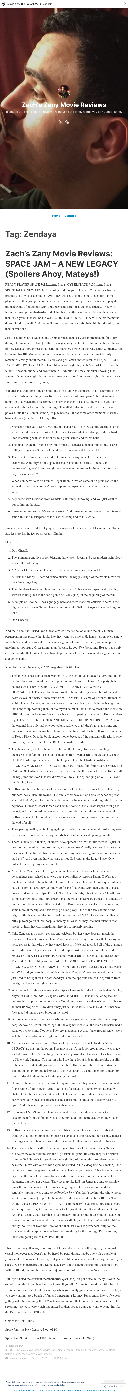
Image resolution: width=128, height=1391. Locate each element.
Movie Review (33, 1349)
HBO (11, 1349)
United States (12, 1353)
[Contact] (67, 121)
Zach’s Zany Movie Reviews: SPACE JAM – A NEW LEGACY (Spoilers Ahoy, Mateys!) (61, 264)
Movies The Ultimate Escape (58, 1349)
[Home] (60, 121)
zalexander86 (16, 1345)
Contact (70, 215)
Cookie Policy (59, 1384)
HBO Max (20, 1349)
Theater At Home (106, 1349)
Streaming (80, 1349)
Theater (91, 1349)
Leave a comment (18, 1358)
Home (56, 215)
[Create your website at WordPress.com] (64, 4)
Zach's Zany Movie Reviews (64, 105)
